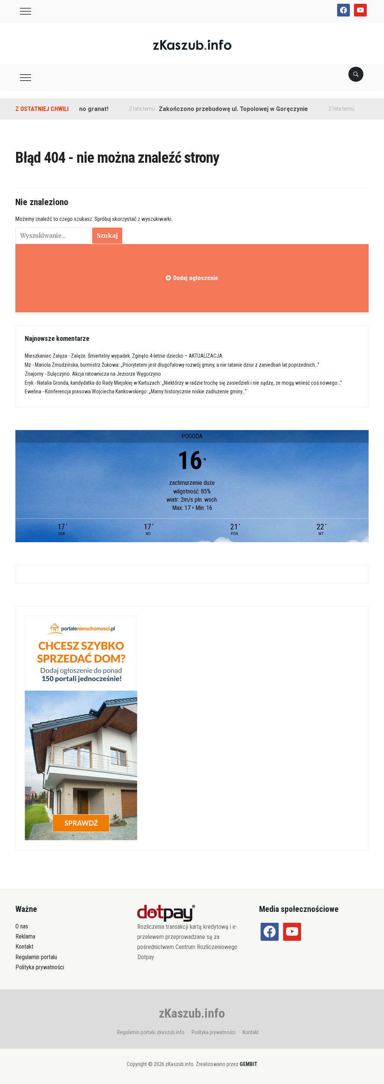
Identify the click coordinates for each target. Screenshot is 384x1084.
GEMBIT (248, 1064)
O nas (21, 926)
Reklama (25, 936)
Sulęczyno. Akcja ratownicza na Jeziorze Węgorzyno (104, 374)
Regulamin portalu (36, 957)
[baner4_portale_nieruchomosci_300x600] (81, 727)
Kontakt (24, 946)
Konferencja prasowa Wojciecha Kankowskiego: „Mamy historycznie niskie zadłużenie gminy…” (146, 391)
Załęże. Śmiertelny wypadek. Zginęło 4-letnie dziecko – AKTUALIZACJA (146, 356)
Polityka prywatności (39, 967)
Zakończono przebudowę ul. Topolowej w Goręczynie (218, 108)
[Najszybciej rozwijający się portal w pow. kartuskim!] (192, 44)
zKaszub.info (192, 1013)
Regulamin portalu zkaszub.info (150, 1032)
